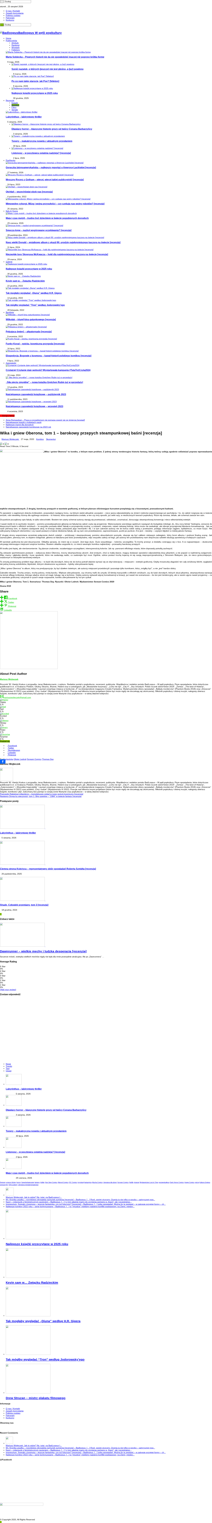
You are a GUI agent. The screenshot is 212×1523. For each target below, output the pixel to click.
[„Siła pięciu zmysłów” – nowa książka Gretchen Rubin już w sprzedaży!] (39, 377)
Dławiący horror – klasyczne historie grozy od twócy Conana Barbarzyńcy (52, 129)
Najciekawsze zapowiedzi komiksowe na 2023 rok (28, 427)
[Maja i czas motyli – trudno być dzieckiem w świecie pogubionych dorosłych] (41, 213)
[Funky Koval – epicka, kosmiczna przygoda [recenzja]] (31, 339)
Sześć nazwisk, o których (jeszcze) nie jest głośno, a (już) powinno (48, 69)
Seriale (15, 110)
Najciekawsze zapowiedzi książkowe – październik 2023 (36, 394)
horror (18, 1182)
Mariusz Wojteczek (10, 439)
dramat (136, 1182)
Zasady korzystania (15, 13)
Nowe (8, 1064)
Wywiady (16, 47)
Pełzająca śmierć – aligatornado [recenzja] (29, 331)
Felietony (16, 50)
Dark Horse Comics (177, 1182)
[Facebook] (2, 4)
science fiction (11, 1182)
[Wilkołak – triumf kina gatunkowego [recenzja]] (28, 314)
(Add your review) (8, 989)
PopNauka (10, 160)
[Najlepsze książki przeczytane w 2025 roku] (32, 88)
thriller (42, 1182)
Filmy (14, 107)
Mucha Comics (97, 1182)
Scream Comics (34, 759)
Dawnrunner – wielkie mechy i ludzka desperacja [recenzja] (43, 951)
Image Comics (189, 1182)
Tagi (8, 1068)
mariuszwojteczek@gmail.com (17, 697)
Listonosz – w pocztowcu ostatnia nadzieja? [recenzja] (41, 153)
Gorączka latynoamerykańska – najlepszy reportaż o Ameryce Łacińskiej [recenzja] (51, 167)
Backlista (10, 312)
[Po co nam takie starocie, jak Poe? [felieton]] (33, 76)
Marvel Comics (63, 1182)
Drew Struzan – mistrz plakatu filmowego (35, 1398)
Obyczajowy (13, 1185)
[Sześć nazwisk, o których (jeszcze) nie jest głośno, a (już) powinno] (43, 64)
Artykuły (15, 43)
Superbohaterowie (27, 1182)
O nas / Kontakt (13, 11)
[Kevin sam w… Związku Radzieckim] (23, 276)
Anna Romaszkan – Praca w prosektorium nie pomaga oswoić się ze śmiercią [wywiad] (45, 420)
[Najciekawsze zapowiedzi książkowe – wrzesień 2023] (31, 401)
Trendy (9, 1066)
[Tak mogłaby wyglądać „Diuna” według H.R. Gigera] (30, 288)
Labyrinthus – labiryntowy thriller (24, 116)
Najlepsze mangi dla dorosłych (20, 424)
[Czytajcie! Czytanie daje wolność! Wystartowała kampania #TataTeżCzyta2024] (42, 365)
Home (8, 38)
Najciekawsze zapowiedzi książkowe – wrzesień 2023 (34, 406)
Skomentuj (51, 439)
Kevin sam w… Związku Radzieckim (25, 281)
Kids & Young (12, 211)
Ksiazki (15, 103)
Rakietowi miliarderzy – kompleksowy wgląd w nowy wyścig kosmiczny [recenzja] (41, 794)
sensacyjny (4, 1185)
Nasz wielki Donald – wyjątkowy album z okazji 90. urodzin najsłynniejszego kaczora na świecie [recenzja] (63, 242)
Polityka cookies (13, 15)
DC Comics (73, 1182)
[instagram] (4, 4)
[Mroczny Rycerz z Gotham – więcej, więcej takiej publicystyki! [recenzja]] (39, 175)
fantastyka (8, 759)
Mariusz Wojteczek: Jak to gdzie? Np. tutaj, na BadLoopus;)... (34, 1197)
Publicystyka (11, 40)
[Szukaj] (2, 1)
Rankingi (15, 45)
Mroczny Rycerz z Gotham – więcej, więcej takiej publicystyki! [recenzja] (45, 179)
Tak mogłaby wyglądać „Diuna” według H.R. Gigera (34, 293)
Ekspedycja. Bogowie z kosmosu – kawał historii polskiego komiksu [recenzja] (48, 355)
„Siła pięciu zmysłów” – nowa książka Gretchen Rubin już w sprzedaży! (44, 382)
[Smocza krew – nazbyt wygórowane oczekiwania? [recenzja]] (34, 225)
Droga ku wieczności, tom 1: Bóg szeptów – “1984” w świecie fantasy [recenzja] (40, 796)
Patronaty (10, 18)
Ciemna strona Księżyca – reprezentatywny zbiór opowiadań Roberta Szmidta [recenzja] (48, 868)
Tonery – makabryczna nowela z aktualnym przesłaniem (42, 141)
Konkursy (10, 20)
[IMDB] (8, 4)
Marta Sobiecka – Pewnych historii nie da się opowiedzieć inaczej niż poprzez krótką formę (55, 57)
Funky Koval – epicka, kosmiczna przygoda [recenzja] (35, 343)
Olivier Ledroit (20, 759)
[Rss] (1, 4)
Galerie (9, 262)
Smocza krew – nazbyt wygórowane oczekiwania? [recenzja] (38, 230)
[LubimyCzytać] (6, 4)
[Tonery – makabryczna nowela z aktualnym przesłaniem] (38, 136)
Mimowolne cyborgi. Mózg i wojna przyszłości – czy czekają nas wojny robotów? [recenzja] (55, 203)
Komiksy (15, 105)
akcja (197, 1182)
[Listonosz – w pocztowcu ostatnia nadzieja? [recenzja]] (37, 148)
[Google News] (9, 4)
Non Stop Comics (51, 1182)
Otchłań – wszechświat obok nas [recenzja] (29, 191)
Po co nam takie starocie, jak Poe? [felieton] (35, 81)
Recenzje (10, 100)
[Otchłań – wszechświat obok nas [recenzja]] (26, 187)
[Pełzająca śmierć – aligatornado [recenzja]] (26, 327)
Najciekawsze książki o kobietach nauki (23, 422)
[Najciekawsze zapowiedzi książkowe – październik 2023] (32, 389)
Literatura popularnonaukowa (28, 1185)
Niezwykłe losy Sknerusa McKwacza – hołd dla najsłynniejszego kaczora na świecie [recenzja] (57, 254)
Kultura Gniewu (204, 1182)
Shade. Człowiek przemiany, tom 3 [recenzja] (24, 905)
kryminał (81, 1182)
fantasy (37, 1182)
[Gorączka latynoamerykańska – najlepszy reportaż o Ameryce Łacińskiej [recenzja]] (45, 163)
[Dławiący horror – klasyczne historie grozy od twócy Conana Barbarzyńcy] (46, 124)
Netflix (131, 1182)
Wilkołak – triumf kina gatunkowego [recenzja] (31, 319)
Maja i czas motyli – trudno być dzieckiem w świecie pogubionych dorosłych (47, 218)
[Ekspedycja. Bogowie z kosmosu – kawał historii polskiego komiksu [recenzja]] (42, 351)
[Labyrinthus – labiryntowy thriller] (21, 112)
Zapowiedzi (11, 363)
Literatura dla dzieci (110, 1182)
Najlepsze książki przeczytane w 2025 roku (35, 93)
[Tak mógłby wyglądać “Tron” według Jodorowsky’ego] (31, 300)
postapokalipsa (164, 1182)
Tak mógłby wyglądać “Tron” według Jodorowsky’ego (35, 305)
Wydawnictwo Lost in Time (149, 1182)
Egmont (2, 1182)
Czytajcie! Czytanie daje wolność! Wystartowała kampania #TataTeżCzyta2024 (48, 370)
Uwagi (8, 1071)
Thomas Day (48, 759)
